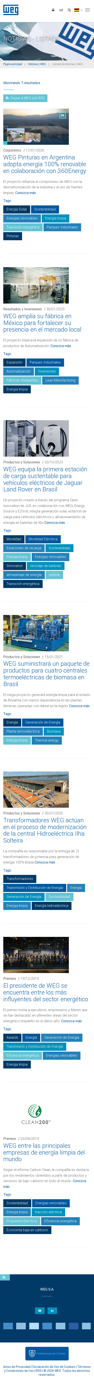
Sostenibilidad (45, 209)
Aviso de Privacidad (16, 1367)
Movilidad (14, 539)
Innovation (15, 566)
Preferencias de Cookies (51, 1353)
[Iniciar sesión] (53, 10)
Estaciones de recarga (24, 548)
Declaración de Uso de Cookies (53, 1367)
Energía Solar (17, 209)
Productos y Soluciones (21, 462)
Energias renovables (22, 218)
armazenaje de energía (24, 575)
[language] (78, 10)
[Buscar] (69, 10)
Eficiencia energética (23, 1055)
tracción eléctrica (48, 1212)
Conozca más (25, 193)
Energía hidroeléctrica (51, 906)
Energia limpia (55, 218)
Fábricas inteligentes (22, 380)
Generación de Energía (42, 722)
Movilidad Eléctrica (43, 539)
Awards (12, 1037)
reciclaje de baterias (45, 566)
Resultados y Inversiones (22, 309)
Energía (12, 722)
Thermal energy (47, 740)
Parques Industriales (62, 227)
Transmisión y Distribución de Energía (35, 888)
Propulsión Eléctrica (22, 1221)
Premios (9, 979)
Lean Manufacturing (60, 380)
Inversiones (47, 371)
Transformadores (20, 879)
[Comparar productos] (61, 10)
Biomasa (54, 731)
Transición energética (23, 227)
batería (54, 575)
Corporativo (12, 150)
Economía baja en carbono (27, 1230)
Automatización (19, 371)
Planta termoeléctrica (23, 731)
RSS (39, 1370)
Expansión (14, 362)
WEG (9, 10)
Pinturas (13, 236)
